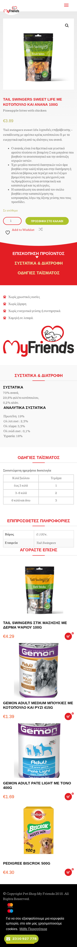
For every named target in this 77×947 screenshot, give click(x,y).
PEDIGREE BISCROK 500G (26, 863)
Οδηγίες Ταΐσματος (39, 273)
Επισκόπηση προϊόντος (38, 253)
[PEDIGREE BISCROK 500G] (38, 830)
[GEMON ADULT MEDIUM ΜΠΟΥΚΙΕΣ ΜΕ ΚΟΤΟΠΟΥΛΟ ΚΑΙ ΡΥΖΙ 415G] (38, 670)
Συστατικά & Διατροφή (39, 263)
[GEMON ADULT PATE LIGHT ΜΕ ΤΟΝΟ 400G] (38, 750)
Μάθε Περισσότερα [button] (33, 929)
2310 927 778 (24, 938)
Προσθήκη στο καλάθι (47, 221)
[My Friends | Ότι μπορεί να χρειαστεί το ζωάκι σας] (11, 6)
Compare (40, 228)
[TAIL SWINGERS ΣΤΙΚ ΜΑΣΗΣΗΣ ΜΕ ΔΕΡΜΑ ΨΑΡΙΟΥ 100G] (38, 590)
